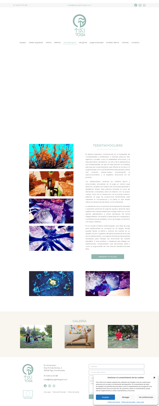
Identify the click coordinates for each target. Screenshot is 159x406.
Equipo (23, 42)
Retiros (48, 42)
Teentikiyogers (69, 42)
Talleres (57, 42)
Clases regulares (36, 42)
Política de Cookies (114, 402)
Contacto (135, 42)
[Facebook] (135, 5)
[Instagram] (140, 5)
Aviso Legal (140, 402)
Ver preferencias (146, 397)
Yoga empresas (96, 42)
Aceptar (105, 397)
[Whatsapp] (144, 5)
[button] (154, 377)
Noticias (125, 42)
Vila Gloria (83, 42)
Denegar (125, 397)
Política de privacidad (128, 402)
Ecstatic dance (112, 42)
